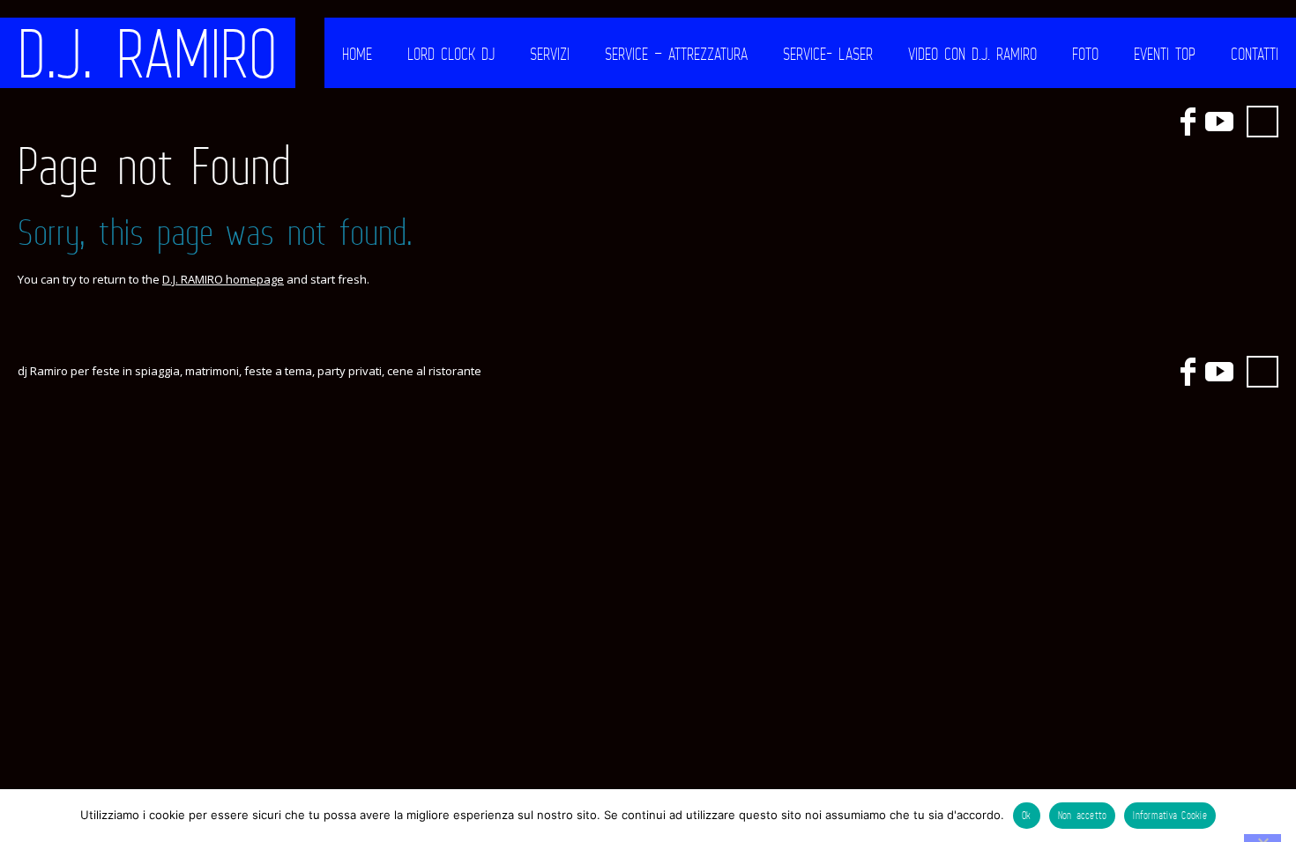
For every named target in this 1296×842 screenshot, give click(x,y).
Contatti (1254, 53)
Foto (1085, 53)
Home (357, 53)
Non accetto (1082, 815)
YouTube (1219, 121)
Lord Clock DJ (451, 53)
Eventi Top (1164, 53)
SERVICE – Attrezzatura (676, 53)
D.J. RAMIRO (148, 53)
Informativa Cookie (1170, 815)
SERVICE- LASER (828, 53)
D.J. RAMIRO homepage (223, 279)
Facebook (1187, 121)
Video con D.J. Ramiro (972, 53)
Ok (1027, 815)
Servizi (550, 53)
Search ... (1262, 121)
